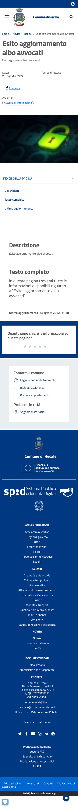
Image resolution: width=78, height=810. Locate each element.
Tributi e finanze (37, 615)
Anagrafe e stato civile (37, 575)
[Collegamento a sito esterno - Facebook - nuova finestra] (26, 733)
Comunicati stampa (37, 643)
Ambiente (37, 620)
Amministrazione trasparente (37, 670)
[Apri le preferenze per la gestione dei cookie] (6, 803)
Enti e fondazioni (37, 547)
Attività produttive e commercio (37, 590)
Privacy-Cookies (13, 783)
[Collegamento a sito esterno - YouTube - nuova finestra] (33, 733)
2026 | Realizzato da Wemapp (39, 793)
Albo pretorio (37, 665)
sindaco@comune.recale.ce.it (37, 707)
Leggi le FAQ (37, 751)
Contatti (37, 677)
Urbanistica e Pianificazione (37, 595)
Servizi (37, 569)
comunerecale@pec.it (37, 702)
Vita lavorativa (37, 585)
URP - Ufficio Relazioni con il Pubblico (37, 712)
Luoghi (37, 561)
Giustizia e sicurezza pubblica (37, 610)
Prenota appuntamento (37, 746)
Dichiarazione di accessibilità (37, 761)
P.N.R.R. (37, 766)
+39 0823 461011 (37, 697)
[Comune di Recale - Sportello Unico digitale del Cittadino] (19, 16)
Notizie (28, 34)
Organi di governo (37, 537)
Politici (37, 551)
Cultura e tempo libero (37, 580)
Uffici (37, 542)
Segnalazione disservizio (37, 756)
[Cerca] (71, 17)
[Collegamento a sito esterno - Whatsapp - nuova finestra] (53, 733)
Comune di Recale (46, 17)
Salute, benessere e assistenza (37, 624)
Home (5, 34)
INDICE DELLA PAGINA (17, 178)
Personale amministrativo (37, 556)
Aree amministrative (37, 532)
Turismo (37, 600)
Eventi (37, 648)
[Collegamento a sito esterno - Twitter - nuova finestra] (20, 733)
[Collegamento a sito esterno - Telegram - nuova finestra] (46, 733)
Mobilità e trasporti (37, 605)
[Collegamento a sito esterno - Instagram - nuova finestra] (39, 733)
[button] (73, 4)
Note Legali (33, 783)
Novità (16, 34)
